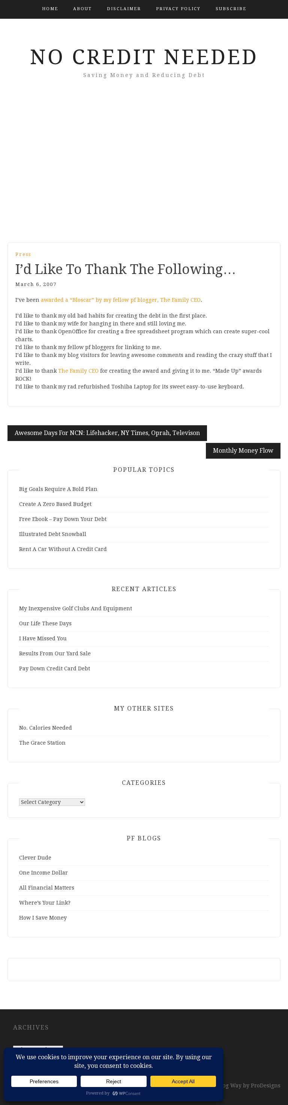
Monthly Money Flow (243, 450)
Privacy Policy (178, 8)
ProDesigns (265, 1085)
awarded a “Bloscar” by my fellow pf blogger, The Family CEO (121, 300)
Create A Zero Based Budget (55, 504)
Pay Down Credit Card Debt (54, 668)
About (82, 8)
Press (23, 254)
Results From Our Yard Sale (55, 653)
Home (50, 8)
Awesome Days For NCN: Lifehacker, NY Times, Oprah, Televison (107, 433)
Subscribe (231, 8)
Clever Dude (35, 858)
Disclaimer (124, 8)
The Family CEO (78, 371)
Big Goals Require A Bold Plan (58, 489)
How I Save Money (43, 918)
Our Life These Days (45, 623)
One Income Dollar (43, 873)
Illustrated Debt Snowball (52, 534)
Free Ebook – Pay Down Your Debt (62, 519)
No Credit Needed (144, 57)
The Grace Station (42, 743)
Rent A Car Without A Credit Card (63, 549)
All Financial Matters (46, 888)
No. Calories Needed (45, 728)
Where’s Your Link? (44, 903)
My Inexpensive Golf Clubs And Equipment (75, 608)
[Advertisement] (144, 171)
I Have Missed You (43, 638)
